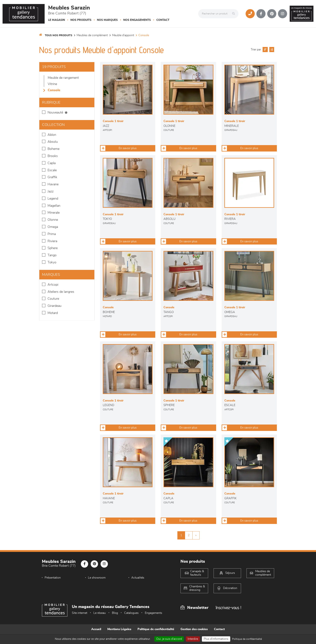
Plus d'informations (216, 638)
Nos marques (107, 20)
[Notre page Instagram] (282, 13)
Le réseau (99, 612)
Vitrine (52, 84)
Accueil (96, 629)
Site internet (79, 612)
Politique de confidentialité (156, 629)
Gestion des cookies (194, 629)
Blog (115, 612)
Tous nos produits (58, 35)
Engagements (153, 612)
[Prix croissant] (265, 49)
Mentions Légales (119, 629)
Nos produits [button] (80, 20)
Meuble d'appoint (123, 35)
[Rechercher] (234, 13)
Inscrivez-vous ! (228, 607)
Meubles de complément (92, 35)
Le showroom (97, 577)
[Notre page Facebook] (261, 13)
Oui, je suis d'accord (169, 638)
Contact (162, 20)
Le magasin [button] (56, 20)
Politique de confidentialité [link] (247, 639)
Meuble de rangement (63, 77)
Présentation (53, 577)
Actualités (137, 577)
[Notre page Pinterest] (271, 13)
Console (143, 35)
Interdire (193, 638)
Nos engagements (137, 20)
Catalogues (131, 612)
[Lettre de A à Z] (271, 49)
